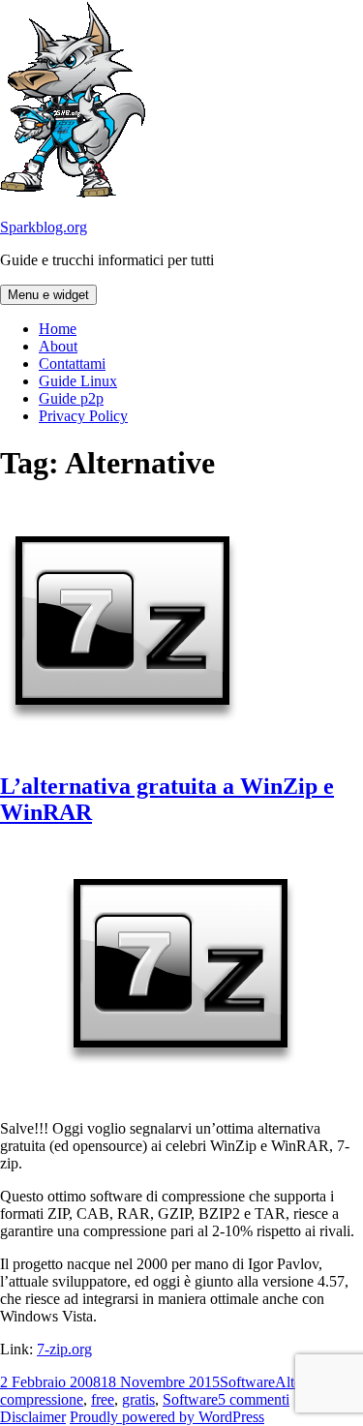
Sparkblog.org (43, 227)
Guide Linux (78, 381)
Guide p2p (71, 398)
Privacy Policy (83, 416)
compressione (41, 1399)
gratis (138, 1399)
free (102, 1399)
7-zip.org (64, 1349)
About (58, 346)
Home (57, 328)
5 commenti (253, 1399)
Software (247, 1382)
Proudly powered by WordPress (167, 1417)
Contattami (72, 363)
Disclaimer (33, 1417)
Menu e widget (48, 295)
